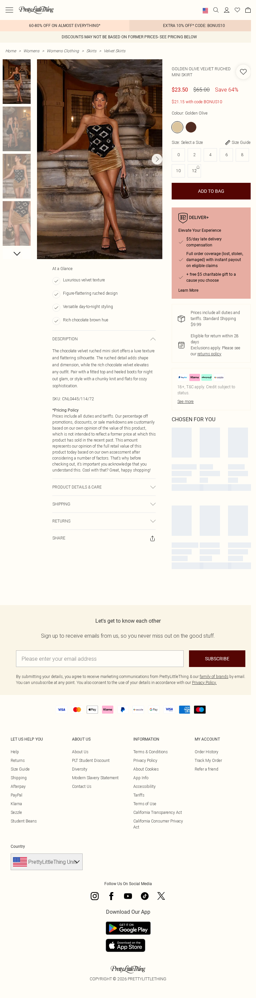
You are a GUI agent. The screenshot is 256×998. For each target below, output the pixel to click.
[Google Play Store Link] (128, 928)
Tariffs (138, 795)
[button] (205, 10)
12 (194, 170)
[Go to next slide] (157, 159)
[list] (99, 159)
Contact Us (81, 786)
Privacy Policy (145, 760)
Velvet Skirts (114, 50)
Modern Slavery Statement (95, 777)
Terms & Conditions (150, 751)
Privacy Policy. (204, 682)
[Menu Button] (9, 10)
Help (15, 751)
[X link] (161, 896)
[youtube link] (128, 896)
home (10, 50)
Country (18, 846)
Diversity (79, 769)
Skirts (91, 50)
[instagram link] (95, 896)
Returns (18, 760)
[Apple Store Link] (128, 945)
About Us (80, 751)
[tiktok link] (145, 896)
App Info (140, 777)
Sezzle (16, 812)
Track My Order (208, 760)
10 (178, 170)
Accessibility (144, 786)
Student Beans (24, 821)
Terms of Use (144, 803)
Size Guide (20, 769)
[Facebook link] (111, 896)
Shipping (19, 777)
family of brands (214, 676)
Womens (31, 50)
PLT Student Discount (91, 760)
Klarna (16, 803)
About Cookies (146, 769)
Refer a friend (206, 769)
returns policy (209, 353)
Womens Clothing (63, 50)
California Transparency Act (157, 812)
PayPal (16, 795)
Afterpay (18, 786)
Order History (206, 751)
